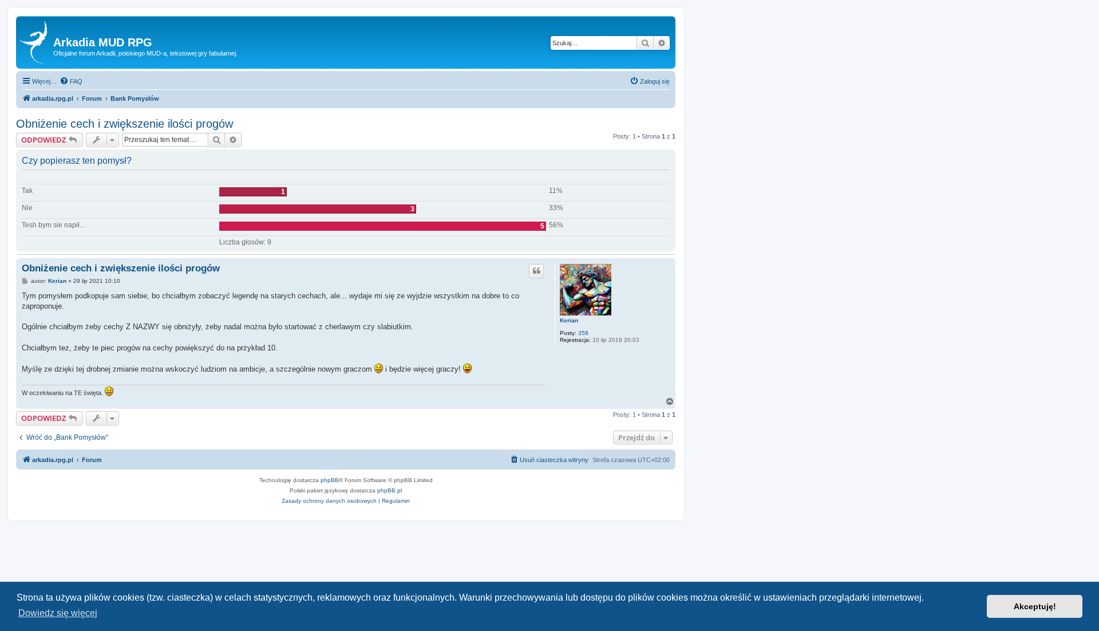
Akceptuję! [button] (1035, 606)
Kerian (569, 320)
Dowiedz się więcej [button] (57, 613)
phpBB (330, 480)
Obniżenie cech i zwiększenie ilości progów (124, 123)
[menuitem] (71, 81)
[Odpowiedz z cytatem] (536, 271)
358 (583, 333)
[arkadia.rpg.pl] (36, 42)
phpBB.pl (389, 490)
